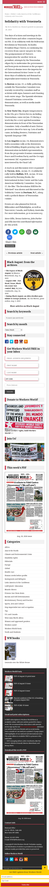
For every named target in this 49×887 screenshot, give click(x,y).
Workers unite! (11, 625)
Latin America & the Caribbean (17, 582)
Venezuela (10, 246)
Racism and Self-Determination (17, 597)
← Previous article (14, 253)
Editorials (8, 561)
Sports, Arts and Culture (14, 604)
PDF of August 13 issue (22, 684)
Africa (7, 547)
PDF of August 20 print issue (24, 676)
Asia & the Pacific (12, 551)
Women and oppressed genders (17, 621)
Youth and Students (13, 632)
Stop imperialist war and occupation (19, 607)
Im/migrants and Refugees (15, 579)
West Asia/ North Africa (14, 618)
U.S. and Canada (11, 614)
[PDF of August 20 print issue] (9, 680)
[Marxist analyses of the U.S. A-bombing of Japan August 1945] (9, 702)
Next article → (37, 253)
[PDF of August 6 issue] (9, 695)
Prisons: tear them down (14, 593)
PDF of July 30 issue (21, 705)
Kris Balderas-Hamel (17, 27)
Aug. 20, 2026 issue (24, 536)
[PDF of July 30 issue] (9, 709)
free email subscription (28, 727)
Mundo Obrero (11, 589)
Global (13, 14)
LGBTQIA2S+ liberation (14, 586)
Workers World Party (13, 628)
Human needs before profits (16, 575)
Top (6, 611)
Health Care (9, 572)
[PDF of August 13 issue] (9, 688)
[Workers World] (25, 7)
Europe (7, 565)
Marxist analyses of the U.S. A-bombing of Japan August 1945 (28, 699)
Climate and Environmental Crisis (18, 554)
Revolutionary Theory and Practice (19, 600)
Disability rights (11, 558)
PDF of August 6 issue (22, 691)
